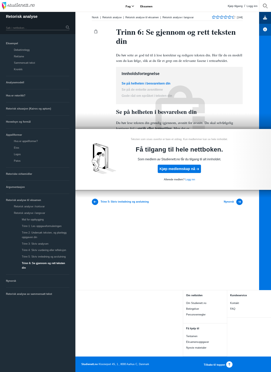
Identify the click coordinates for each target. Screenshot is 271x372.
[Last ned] (265, 18)
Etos (16, 147)
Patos (17, 160)
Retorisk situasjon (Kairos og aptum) (28, 108)
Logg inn (252, 6)
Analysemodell (15, 82)
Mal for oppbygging (33, 219)
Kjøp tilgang (235, 6)
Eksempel (12, 43)
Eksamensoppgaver (197, 341)
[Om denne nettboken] (265, 30)
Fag (128, 6)
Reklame (19, 56)
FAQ (232, 308)
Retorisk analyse (21, 16)
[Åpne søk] (265, 7)
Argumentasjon (15, 187)
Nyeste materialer (196, 347)
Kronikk (18, 69)
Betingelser (192, 308)
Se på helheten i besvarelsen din (146, 83)
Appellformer (14, 134)
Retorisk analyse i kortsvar (29, 206)
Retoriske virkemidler (19, 173)
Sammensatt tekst (24, 62)
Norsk (95, 17)
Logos (17, 154)
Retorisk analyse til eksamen (23, 200)
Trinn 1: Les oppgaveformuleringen (42, 226)
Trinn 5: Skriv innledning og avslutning (44, 256)
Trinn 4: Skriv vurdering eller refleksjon (44, 250)
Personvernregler (196, 314)
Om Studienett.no (196, 303)
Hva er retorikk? (15, 95)
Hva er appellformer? (26, 141)
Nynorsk (11, 280)
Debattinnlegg (22, 49)
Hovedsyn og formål (18, 121)
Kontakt (234, 303)
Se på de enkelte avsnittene (142, 89)
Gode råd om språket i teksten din (147, 95)
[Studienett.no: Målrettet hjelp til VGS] (28, 6)
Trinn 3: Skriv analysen (35, 243)
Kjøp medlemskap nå (177, 169)
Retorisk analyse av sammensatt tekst (29, 293)
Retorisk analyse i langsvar (29, 212)
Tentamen (191, 336)
